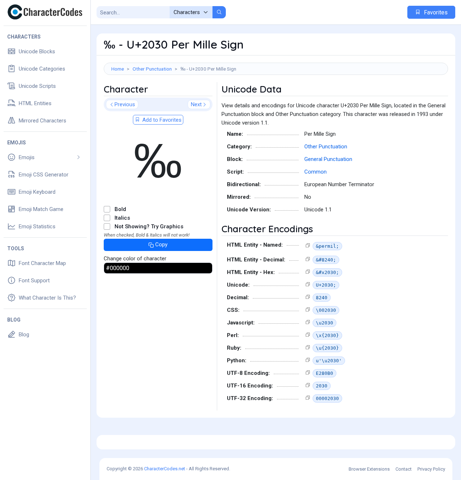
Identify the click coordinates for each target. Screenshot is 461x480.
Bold (120, 209)
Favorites (435, 12)
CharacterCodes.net (164, 468)
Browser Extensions (369, 469)
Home (117, 69)
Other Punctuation (152, 69)
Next (196, 104)
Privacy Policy (431, 469)
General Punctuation (328, 159)
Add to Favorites (161, 120)
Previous (125, 104)
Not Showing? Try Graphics (149, 226)
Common (315, 172)
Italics (122, 218)
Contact (403, 469)
